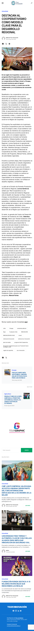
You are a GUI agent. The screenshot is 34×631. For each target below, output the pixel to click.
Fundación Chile (13, 332)
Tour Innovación (17, 607)
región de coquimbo (8, 350)
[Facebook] (13, 611)
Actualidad (5, 11)
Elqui (4, 332)
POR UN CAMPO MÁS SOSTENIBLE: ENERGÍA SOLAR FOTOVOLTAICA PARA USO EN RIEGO (19, 375)
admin (7, 550)
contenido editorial (21, 328)
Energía (14, 370)
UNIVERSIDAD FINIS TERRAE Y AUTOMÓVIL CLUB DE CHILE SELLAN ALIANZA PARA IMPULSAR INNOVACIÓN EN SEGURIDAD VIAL (17, 539)
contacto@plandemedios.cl (13, 625)
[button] (2, 3)
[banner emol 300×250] (17, 428)
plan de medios (7, 342)
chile (4, 328)
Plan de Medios (19, 618)
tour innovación (20, 350)
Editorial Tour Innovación (12, 37)
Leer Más (27, 505)
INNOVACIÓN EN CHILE (9, 335)
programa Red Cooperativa (21, 342)
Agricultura (7, 394)
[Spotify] (20, 611)
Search (27, 450)
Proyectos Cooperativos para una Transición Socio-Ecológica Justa (16, 346)
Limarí (20, 335)
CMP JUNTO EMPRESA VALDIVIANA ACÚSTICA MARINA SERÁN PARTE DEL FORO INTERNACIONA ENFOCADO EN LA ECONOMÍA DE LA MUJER (16, 490)
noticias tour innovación (24, 339)
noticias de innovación (8, 339)
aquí (26, 322)
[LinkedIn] (18, 611)
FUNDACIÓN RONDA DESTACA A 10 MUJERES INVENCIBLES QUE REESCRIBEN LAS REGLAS (16, 584)
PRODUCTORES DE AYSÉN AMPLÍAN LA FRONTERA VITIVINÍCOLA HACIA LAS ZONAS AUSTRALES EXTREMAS (13, 399)
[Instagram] (16, 611)
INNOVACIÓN (24, 332)
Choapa (11, 328)
